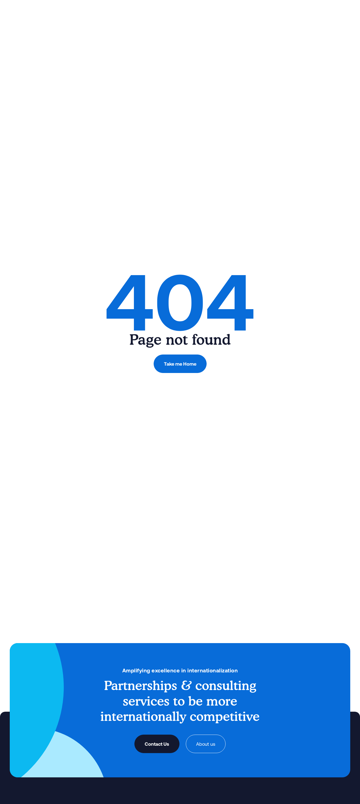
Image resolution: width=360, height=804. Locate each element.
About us (205, 744)
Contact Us (157, 744)
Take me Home (180, 364)
